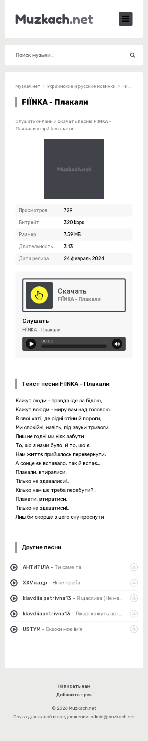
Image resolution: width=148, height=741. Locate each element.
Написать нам (74, 686)
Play (31, 344)
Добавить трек (74, 694)
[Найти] (132, 55)
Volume (117, 344)
